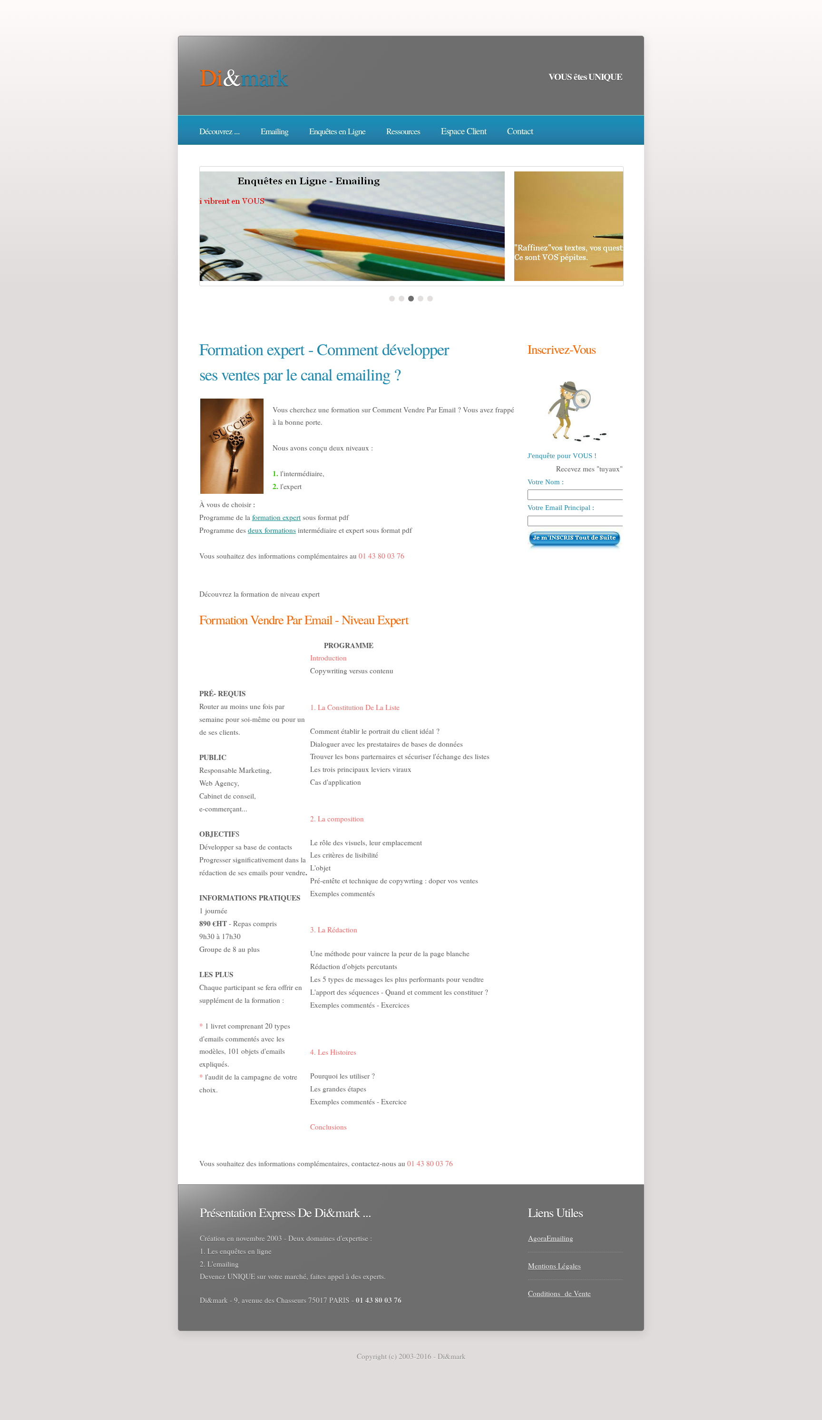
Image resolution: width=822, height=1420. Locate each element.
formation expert (276, 517)
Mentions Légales (554, 1265)
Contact (520, 131)
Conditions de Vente (559, 1293)
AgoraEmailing (550, 1238)
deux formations (272, 530)
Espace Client (463, 131)
